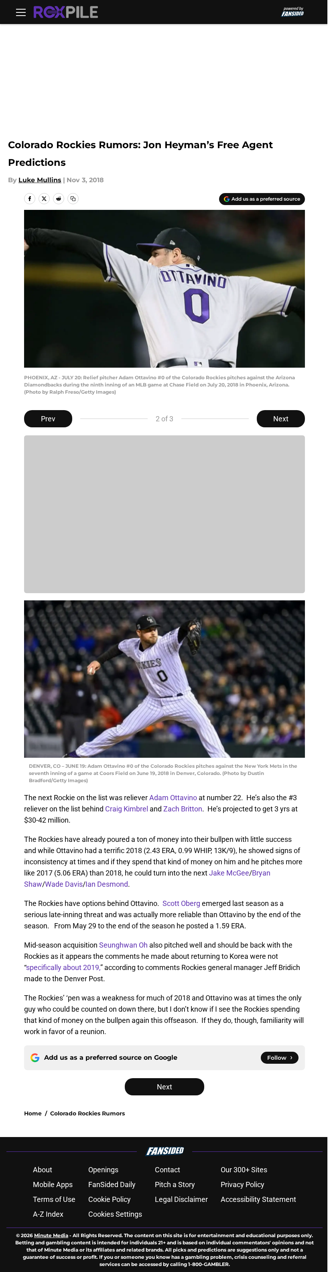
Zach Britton (182, 809)
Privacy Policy (242, 1184)
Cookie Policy (109, 1199)
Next (280, 419)
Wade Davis (64, 884)
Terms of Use (54, 1199)
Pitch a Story (175, 1184)
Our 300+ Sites (244, 1169)
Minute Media (51, 1235)
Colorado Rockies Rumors (87, 1113)
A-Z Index (48, 1214)
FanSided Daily (112, 1184)
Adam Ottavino (173, 797)
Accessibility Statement (258, 1199)
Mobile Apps (53, 1184)
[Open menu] (21, 12)
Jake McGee (229, 873)
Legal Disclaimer (181, 1199)
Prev (48, 419)
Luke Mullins (39, 180)
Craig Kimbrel (126, 809)
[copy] (73, 198)
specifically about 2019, (63, 967)
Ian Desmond (106, 884)
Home (33, 1113)
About (42, 1169)
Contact (167, 1169)
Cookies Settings (115, 1214)
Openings (103, 1169)
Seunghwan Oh (122, 945)
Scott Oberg (181, 903)
